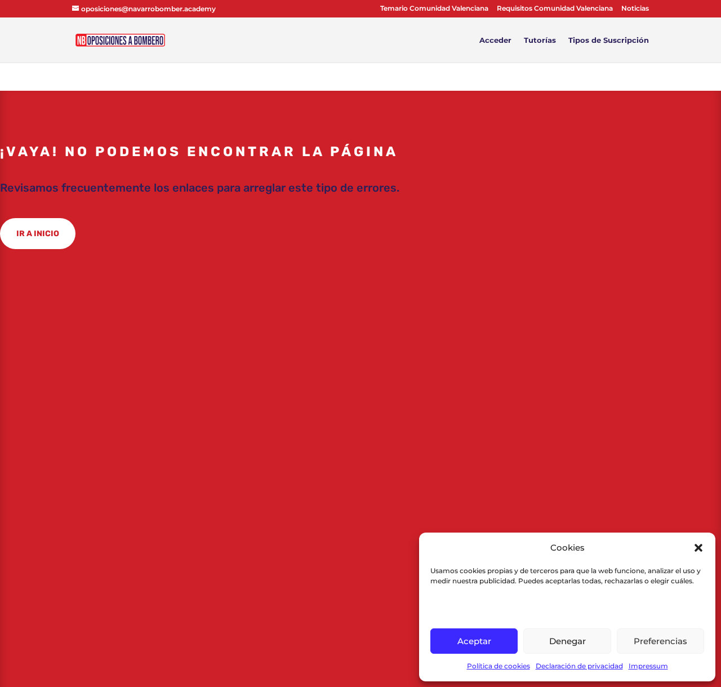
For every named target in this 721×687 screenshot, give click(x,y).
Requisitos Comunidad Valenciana (555, 8)
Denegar (567, 641)
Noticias (635, 8)
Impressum (648, 666)
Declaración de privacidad (579, 666)
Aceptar (474, 641)
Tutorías (540, 40)
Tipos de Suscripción (608, 40)
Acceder (495, 40)
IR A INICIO (37, 233)
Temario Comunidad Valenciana (434, 8)
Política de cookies (498, 666)
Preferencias (660, 641)
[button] (698, 547)
